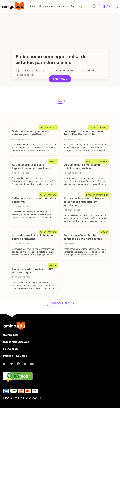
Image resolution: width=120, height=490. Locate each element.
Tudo (60, 101)
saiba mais (60, 78)
